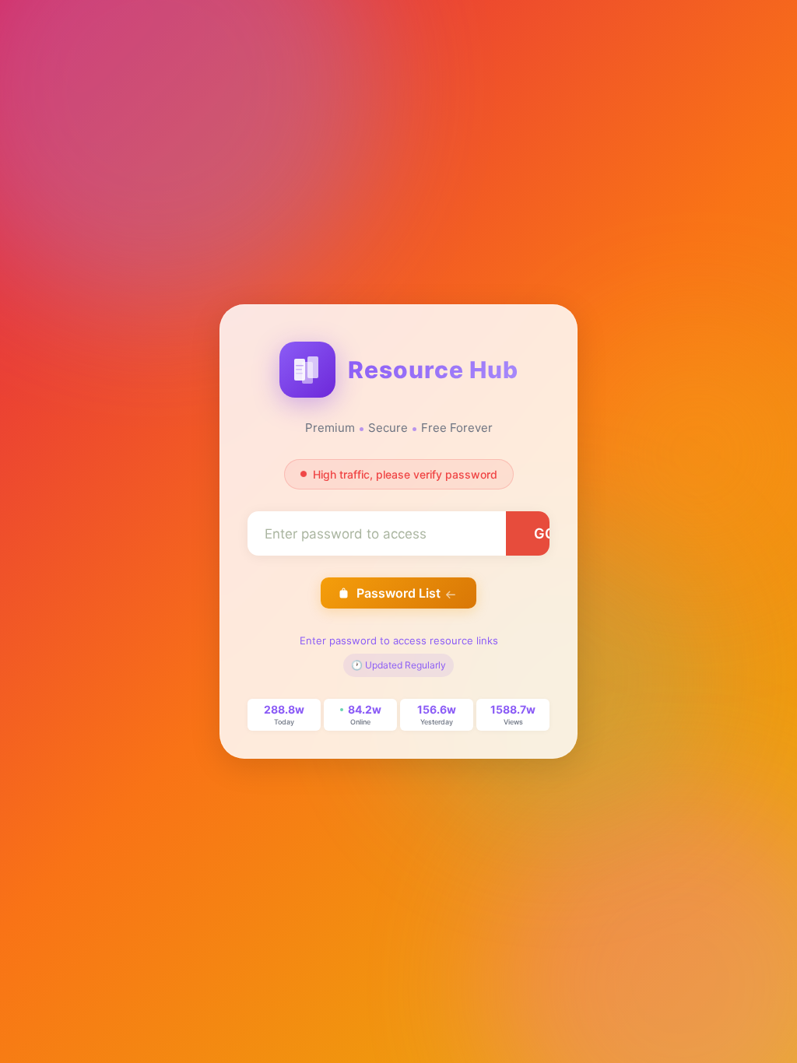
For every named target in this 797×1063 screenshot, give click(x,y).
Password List (398, 593)
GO (545, 533)
